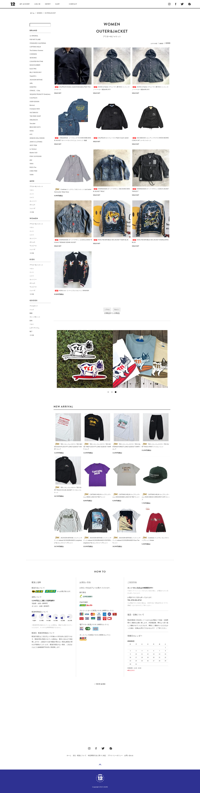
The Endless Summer (36, 50)
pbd (31, 160)
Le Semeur (33, 149)
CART (57, 4)
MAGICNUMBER (35, 65)
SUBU (32, 174)
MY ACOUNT (25, 4)
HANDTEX (33, 87)
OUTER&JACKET (50, 13)
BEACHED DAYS (35, 127)
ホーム (32, 13)
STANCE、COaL (35, 90)
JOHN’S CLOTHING (36, 142)
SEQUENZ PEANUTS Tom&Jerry (40, 94)
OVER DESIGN (34, 101)
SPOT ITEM (33, 145)
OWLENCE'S (34, 120)
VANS (31, 163)
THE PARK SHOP (35, 116)
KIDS (32, 259)
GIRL (31, 83)
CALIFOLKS (33, 98)
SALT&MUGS (34, 112)
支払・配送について (79, 755)
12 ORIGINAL (34, 36)
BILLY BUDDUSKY (36, 72)
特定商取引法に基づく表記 (97, 755)
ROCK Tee (33, 167)
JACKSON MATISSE (36, 80)
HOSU (32, 131)
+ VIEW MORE (100, 684)
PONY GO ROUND (36, 156)
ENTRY (48, 4)
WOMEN (39, 13)
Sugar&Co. (33, 76)
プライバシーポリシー (115, 755)
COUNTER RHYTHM (36, 61)
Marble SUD (33, 152)
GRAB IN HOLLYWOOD (37, 138)
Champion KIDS (35, 109)
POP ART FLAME (35, 39)
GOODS (34, 300)
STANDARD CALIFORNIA (38, 43)
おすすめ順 (154, 43)
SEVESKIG (33, 58)
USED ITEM (33, 171)
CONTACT (73, 4)
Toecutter (32, 123)
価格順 (161, 43)
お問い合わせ (128, 755)
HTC (31, 134)
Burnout (32, 105)
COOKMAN (33, 54)
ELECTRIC (33, 69)
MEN (32, 181)
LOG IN (37, 4)
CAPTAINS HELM (35, 47)
